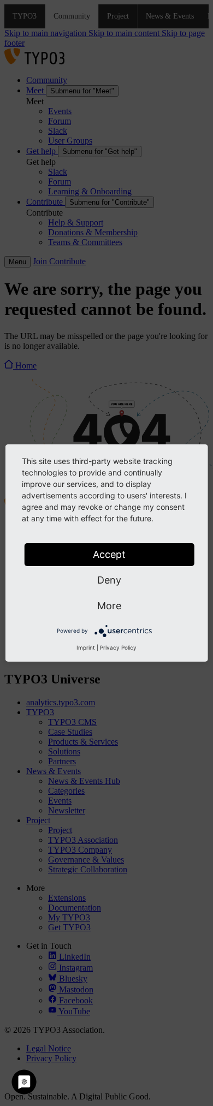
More (109, 605)
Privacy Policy (118, 647)
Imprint (85, 647)
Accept (109, 554)
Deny (109, 580)
